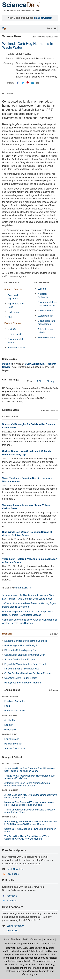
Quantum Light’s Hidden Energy (20, 678)
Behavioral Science (14, 710)
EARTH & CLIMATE (10, 715)
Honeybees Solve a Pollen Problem (22, 682)
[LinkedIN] (32, 83)
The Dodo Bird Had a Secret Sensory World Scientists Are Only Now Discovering (27, 837)
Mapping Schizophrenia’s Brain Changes (25, 640)
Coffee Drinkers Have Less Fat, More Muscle (27, 673)
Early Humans (11, 739)
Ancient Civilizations (14, 748)
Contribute (35, 939)
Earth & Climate (12, 323)
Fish (10, 317)
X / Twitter (12, 900)
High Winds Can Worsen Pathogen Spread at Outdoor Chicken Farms (27, 533)
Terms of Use (48, 943)
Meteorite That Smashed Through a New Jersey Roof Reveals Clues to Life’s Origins (29, 804)
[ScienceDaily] (21, 5)
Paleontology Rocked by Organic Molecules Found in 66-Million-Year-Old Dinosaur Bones (30, 823)
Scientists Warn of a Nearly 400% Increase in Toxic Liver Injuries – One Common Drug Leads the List (28, 597)
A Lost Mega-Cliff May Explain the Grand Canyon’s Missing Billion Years (30, 796)
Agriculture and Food (16, 305)
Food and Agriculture (13, 297)
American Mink (45, 310)
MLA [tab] (29, 381)
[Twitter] (22, 83)
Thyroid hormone (46, 337)
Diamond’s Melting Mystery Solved (22, 650)
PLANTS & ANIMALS (10, 696)
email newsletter (43, 17)
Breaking (7, 633)
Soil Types (13, 312)
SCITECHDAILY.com (22, 587)
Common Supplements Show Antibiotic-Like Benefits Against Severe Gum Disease (29, 621)
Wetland (42, 288)
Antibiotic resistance (43, 295)
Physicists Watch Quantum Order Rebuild (25, 664)
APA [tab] (39, 381)
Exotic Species (15, 334)
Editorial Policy (30, 943)
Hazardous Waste (17, 347)
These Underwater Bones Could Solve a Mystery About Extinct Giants (29, 811)
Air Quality (9, 720)
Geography (10, 729)
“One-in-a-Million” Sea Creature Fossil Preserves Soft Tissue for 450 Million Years (29, 770)
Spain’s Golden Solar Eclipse (19, 659)
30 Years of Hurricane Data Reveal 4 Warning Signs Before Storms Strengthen (29, 605)
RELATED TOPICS (11, 282)
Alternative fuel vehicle (45, 330)
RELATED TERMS (41, 282)
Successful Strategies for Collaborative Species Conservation (28, 425)
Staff (25, 939)
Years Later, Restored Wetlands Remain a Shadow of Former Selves (29, 560)
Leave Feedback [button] (15, 925)
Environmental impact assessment (47, 303)
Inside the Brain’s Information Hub (21, 668)
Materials (7, 363)
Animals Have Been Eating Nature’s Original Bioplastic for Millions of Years (27, 784)
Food (7, 705)
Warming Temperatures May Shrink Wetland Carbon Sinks (26, 506)
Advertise (49, 939)
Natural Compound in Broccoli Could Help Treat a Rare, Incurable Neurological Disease (27, 613)
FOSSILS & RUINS (9, 734)
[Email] (37, 83)
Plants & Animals (13, 289)
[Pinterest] (27, 83)
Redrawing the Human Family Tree (22, 645)
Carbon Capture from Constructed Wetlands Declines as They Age (26, 452)
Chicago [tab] (50, 381)
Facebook (12, 895)
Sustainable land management (46, 322)
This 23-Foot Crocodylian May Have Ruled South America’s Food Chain (29, 777)
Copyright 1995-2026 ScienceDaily (24, 947)
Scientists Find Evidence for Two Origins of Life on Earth (30, 830)
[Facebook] (18, 83)
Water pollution (45, 315)
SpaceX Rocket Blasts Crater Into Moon (24, 654)
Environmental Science (15, 340)
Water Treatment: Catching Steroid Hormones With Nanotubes (27, 479)
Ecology (12, 329)
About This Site (12, 939)
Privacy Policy (12, 943)
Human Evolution (13, 743)
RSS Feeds (13, 873)
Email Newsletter (15, 869)
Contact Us (12, 930)
